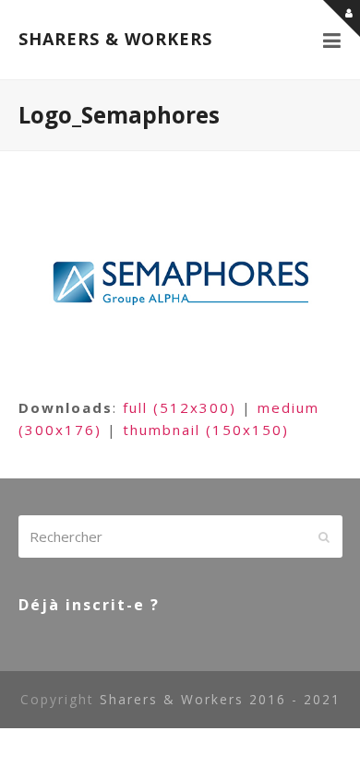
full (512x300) (179, 407)
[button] (332, 39)
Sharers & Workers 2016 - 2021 (220, 699)
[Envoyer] (324, 536)
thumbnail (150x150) (206, 429)
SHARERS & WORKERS (115, 39)
